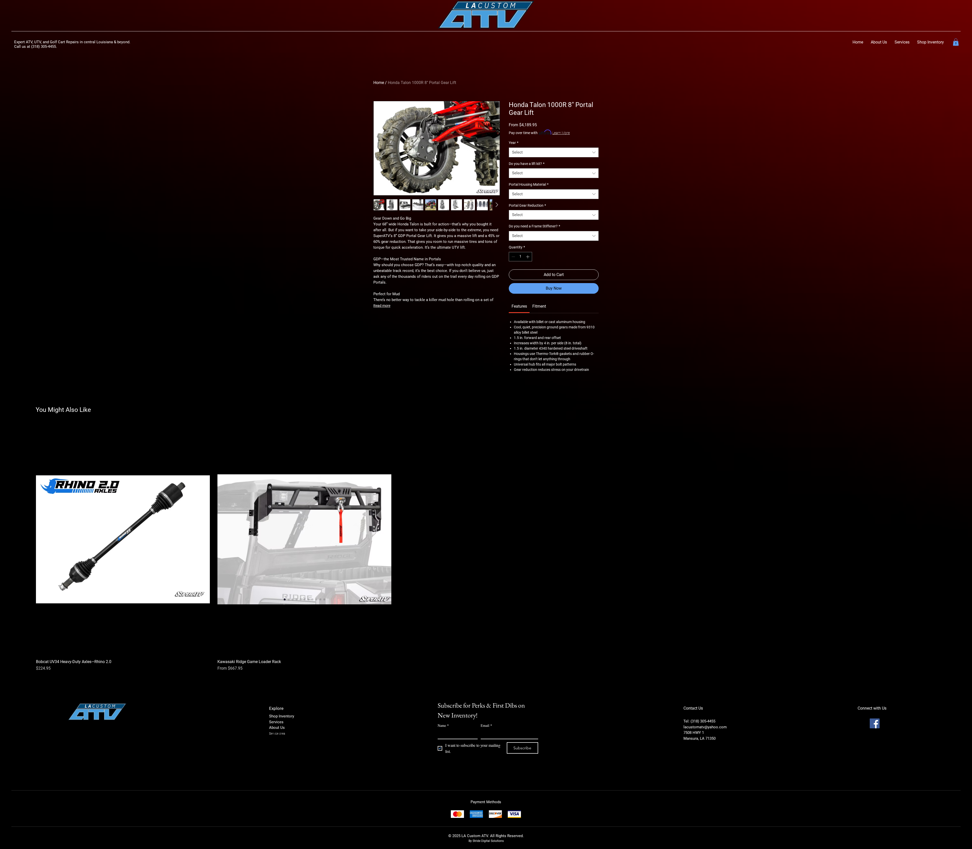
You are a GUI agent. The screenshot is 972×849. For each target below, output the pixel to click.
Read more (381, 306)
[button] (930, 42)
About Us (277, 727)
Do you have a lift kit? (526, 164)
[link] (956, 42)
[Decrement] (513, 256)
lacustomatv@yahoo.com (705, 727)
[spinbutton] (520, 256)
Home (378, 82)
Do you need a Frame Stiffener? (534, 226)
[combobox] (554, 152)
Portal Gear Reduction (527, 205)
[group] (486, 547)
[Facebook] (875, 723)
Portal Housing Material (529, 184)
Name (443, 725)
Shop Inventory (281, 716)
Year (513, 143)
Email (486, 725)
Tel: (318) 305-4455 (699, 721)
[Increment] (528, 256)
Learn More (561, 133)
